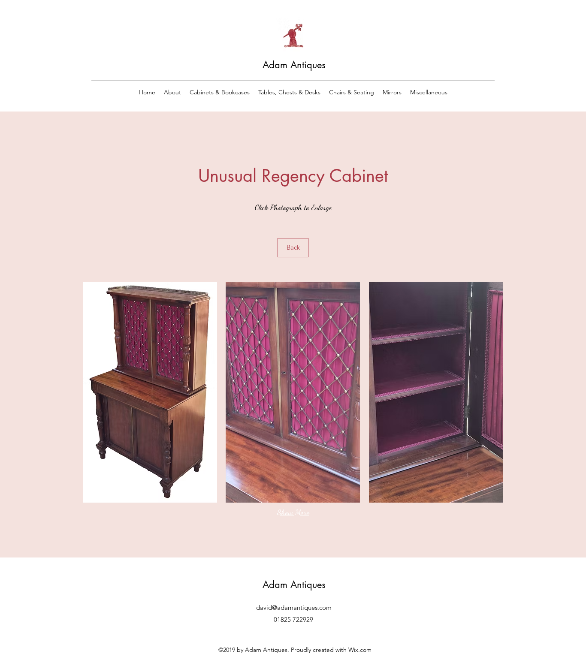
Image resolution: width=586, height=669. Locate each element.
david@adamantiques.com (294, 607)
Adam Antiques (294, 65)
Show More (293, 512)
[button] (150, 392)
